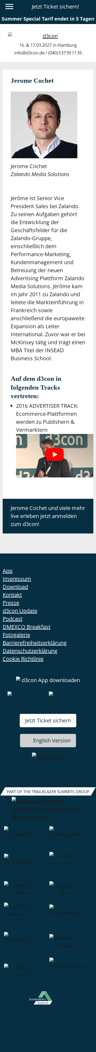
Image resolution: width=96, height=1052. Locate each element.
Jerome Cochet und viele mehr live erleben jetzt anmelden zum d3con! (48, 516)
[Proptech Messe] (25, 945)
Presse (11, 602)
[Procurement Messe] (70, 917)
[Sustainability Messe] (48, 1001)
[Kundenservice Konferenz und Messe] (70, 974)
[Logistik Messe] (70, 892)
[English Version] (89, 6)
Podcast (12, 618)
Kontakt (12, 594)
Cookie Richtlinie (23, 658)
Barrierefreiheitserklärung (35, 642)
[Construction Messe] (70, 839)
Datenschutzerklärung (30, 650)
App (8, 570)
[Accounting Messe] (25, 839)
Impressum (17, 578)
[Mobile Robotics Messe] (25, 917)
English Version (52, 740)
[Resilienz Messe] (70, 944)
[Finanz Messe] (25, 892)
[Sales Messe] (25, 974)
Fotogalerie (16, 634)
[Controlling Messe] (25, 866)
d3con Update (20, 610)
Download (15, 586)
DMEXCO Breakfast (26, 626)
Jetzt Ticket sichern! (55, 6)
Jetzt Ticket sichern (48, 720)
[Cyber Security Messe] (70, 866)
